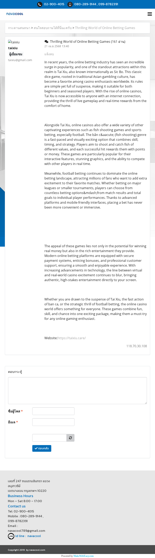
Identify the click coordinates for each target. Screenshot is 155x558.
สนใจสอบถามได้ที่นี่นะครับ (53, 28)
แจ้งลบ (49, 54)
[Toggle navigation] (149, 14)
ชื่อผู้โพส (15, 411)
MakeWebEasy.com (83, 556)
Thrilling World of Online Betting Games (105, 28)
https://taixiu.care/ (72, 338)
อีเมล (13, 422)
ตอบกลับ (43, 448)
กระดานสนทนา (19, 28)
